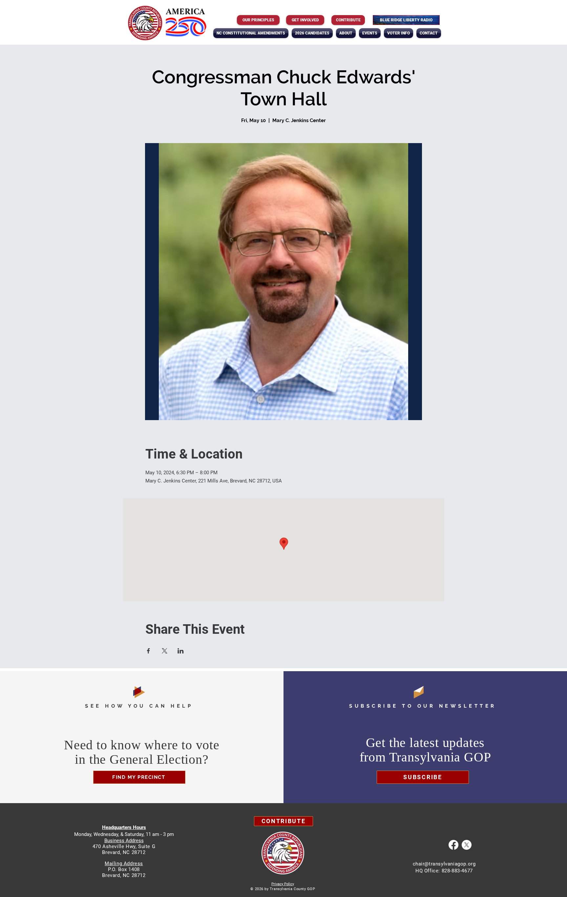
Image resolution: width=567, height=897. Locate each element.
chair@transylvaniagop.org (444, 864)
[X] (467, 845)
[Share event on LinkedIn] (181, 650)
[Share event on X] (164, 650)
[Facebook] (453, 845)
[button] (345, 33)
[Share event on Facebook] (148, 650)
